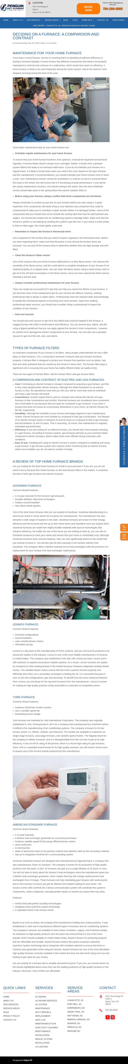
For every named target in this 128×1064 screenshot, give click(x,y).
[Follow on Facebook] (108, 1017)
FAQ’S (75, 20)
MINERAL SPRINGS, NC (78, 1019)
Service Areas (51, 20)
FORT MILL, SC (74, 1004)
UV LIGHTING (41, 1047)
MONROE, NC (73, 1023)
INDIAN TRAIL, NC (75, 1012)
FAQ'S (6, 1012)
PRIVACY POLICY (11, 1016)
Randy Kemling (21, 43)
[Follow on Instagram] (113, 1017)
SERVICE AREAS (11, 1008)
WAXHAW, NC (73, 1031)
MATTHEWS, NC (75, 1016)
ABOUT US (8, 1001)
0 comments (51, 43)
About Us (17, 20)
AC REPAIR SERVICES (46, 1001)
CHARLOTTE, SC (75, 1000)
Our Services (33, 20)
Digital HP (28, 1060)
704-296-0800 (113, 9)
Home (5, 20)
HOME (6, 997)
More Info (87, 20)
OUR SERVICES (11, 1004)
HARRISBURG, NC (76, 1008)
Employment (119, 20)
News (43, 43)
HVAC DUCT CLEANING (46, 1027)
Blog (65, 20)
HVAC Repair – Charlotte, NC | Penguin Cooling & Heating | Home (64, 26)
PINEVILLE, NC (74, 1027)
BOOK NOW (88, 8)
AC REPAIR (40, 997)
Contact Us (102, 20)
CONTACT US (9, 1020)
